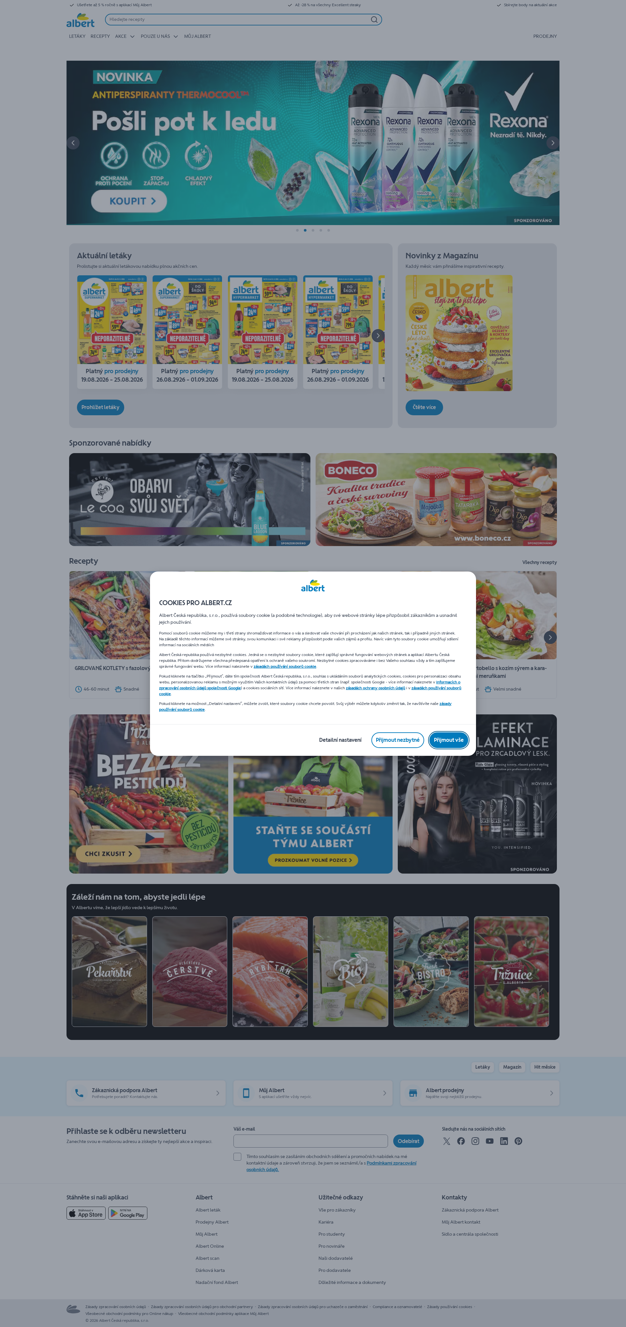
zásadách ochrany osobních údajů (375, 688)
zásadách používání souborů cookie (285, 666)
